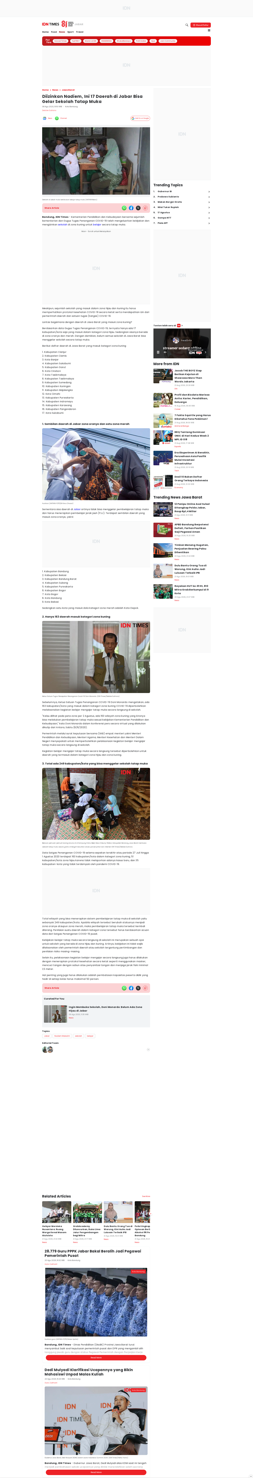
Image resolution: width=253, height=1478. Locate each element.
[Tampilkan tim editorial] (148, 1049)
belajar (97, 224)
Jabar (77, 509)
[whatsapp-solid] (124, 208)
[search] (187, 25)
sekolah (62, 224)
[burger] (209, 30)
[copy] (145, 208)
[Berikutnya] (150, 1198)
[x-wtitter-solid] (138, 208)
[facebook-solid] (131, 208)
